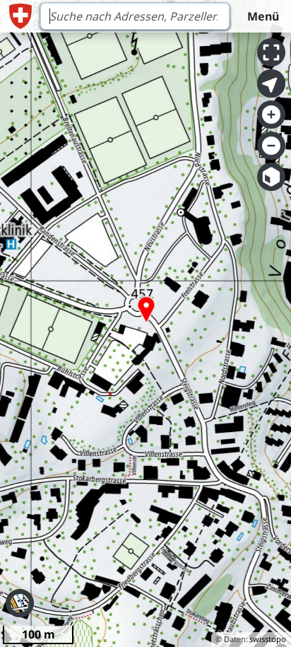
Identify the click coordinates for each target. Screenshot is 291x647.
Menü (263, 16)
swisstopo (267, 639)
